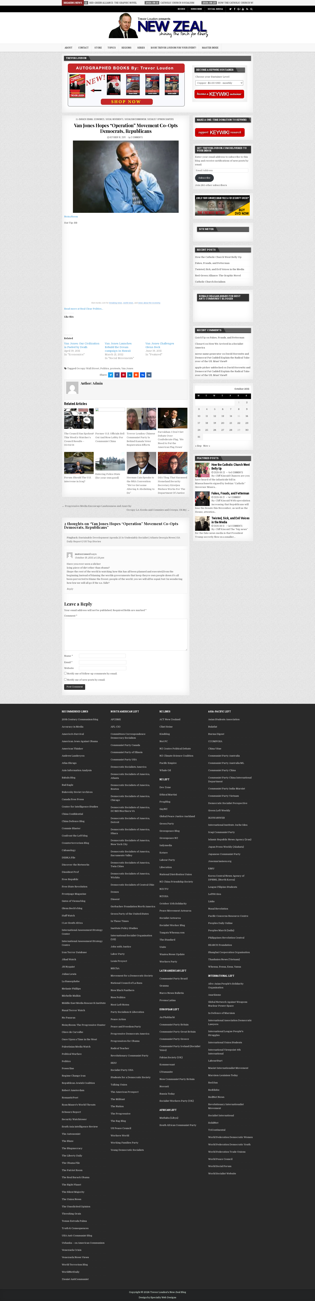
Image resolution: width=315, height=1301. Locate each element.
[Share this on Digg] (142, 374)
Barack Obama (86, 119)
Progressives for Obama (125, 1041)
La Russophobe (71, 981)
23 (246, 423)
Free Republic (70, 879)
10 (199, 416)
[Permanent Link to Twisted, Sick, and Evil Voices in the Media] (202, 523)
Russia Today (167, 1093)
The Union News (71, 1199)
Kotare (164, 852)
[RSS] (247, 9)
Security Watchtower (74, 1119)
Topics (112, 47)
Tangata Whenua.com (172, 932)
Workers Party (168, 961)
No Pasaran (68, 1017)
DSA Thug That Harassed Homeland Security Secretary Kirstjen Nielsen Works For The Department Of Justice (172, 485)
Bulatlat (212, 726)
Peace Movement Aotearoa (175, 910)
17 (199, 423)
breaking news (115, 303)
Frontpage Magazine (74, 894)
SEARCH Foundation (220, 945)
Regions (126, 47)
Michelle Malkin (71, 995)
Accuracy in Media (72, 726)
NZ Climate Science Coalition (176, 755)
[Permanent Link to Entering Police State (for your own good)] (110, 461)
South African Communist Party (178, 1125)
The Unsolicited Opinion (76, 1206)
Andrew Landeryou (73, 755)
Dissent (115, 899)
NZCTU (164, 889)
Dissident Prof (70, 872)
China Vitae (214, 748)
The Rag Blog (118, 1121)
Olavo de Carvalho (72, 1032)
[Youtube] (243, 9)
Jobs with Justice (121, 946)
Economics (99, 119)
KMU (211, 868)
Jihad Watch (69, 959)
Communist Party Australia (224, 755)
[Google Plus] (238, 9)
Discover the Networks (75, 864)
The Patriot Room (72, 1170)
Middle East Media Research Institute (84, 1003)
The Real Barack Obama (75, 1177)
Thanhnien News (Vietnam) (224, 959)
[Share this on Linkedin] (129, 374)
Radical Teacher (120, 1048)
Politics (104, 368)
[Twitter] (230, 9)
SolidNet (213, 1122)
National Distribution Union (176, 874)
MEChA (115, 968)
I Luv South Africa (72, 923)
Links (211, 901)
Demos (115, 892)
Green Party (167, 823)
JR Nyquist (68, 966)
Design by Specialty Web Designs (157, 1297)
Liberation (166, 867)
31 (199, 436)
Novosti (164, 1086)
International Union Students (225, 1042)
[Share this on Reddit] (136, 374)
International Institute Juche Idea (227, 825)
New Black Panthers (122, 990)
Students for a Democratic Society (131, 1077)
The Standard (167, 939)
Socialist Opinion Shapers (160, 119)
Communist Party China (222, 770)
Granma (164, 985)
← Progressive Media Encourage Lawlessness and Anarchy (96, 506)
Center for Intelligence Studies (80, 806)
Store (98, 47)
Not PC (164, 741)
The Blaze (67, 1141)
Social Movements (114, 119)
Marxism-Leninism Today (223, 1075)
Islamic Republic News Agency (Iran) (229, 839)
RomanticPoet (70, 1097)
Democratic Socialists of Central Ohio (132, 884)
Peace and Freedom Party (126, 1026)
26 (214, 430)
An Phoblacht (167, 1017)
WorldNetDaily (70, 1272)
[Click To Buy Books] (126, 105)
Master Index (210, 47)
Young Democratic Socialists (127, 1150)
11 (207, 416)
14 (231, 416)
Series (141, 47)
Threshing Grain (71, 1213)
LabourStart (215, 1060)
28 (230, 430)
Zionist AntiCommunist (75, 1279)
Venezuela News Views (75, 1257)
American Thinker (72, 748)
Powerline (68, 1068)
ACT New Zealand (170, 719)
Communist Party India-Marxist (226, 788)
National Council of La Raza (126, 983)
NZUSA (164, 896)
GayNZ (164, 809)
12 (214, 416)
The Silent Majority (73, 1192)
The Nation (117, 1106)
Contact (83, 47)
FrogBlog (165, 801)
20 (222, 423)
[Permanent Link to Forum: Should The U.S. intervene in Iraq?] (79, 463)
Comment (70, 615)
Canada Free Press (73, 799)
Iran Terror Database (74, 952)
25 (206, 430)
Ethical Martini (168, 794)
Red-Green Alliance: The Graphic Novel (218, 275)
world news (128, 303)
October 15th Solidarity (173, 903)
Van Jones (127, 368)
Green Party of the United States (130, 913)
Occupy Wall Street (88, 368)
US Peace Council (121, 1128)
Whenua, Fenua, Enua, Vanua (224, 966)
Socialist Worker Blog (172, 925)
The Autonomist (71, 1134)
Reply (70, 589)
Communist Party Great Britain (178, 1031)
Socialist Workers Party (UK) (177, 1100)
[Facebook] (234, 9)
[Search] (251, 9)
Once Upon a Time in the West (79, 1039)
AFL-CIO (115, 726)
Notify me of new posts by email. (86, 679)
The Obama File (71, 1163)
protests (115, 368)
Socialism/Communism (135, 119)
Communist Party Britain (174, 1024)
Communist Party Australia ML (226, 763)
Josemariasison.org (220, 861)
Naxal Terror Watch (73, 1010)
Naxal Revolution (218, 908)
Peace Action (118, 1019)
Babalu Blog (68, 777)
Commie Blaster (71, 828)
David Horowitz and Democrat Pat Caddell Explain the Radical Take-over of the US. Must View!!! (222, 357)
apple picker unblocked (209, 367)
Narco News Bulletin (172, 993)
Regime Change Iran (73, 1075)
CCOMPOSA (215, 741)
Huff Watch (68, 915)
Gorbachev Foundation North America (133, 906)
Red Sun (213, 1082)
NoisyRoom (71, 216)
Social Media (215, 8)
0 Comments (237, 472)
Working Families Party (124, 1142)
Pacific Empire (168, 763)
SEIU (114, 1063)
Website (69, 668)
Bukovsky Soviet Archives (77, 792)
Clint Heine (166, 726)
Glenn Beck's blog (72, 908)
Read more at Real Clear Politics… (83, 308)
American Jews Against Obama (80, 741)
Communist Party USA (124, 759)
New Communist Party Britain (177, 1079)
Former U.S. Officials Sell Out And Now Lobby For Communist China (109, 437)
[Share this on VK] (148, 374)
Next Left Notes (120, 1004)
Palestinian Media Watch (76, 1046)
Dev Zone (165, 787)
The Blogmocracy (72, 1148)
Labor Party (118, 954)
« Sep (198, 445)
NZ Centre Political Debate (175, 748)
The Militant (118, 1099)
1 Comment (236, 497)
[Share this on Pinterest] (123, 374)
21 (231, 423)
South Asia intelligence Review (80, 1126)
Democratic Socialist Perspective (227, 803)
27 (222, 430)
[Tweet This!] (110, 374)
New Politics (118, 997)
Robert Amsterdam (73, 1090)
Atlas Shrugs (69, 763)
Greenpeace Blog (170, 831)
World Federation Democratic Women (230, 1137)
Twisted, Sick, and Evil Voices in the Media (219, 269)
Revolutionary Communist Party (129, 1055)
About (68, 47)
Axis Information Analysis (77, 770)
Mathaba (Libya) (169, 1117)
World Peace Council (220, 1159)
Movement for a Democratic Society (132, 975)
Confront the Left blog (75, 835)
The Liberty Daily (72, 1155)
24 (199, 430)
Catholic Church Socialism (210, 281)
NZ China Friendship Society (176, 881)
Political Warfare (72, 1054)
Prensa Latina (168, 1000)
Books (181, 8)
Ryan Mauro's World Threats (79, 1104)
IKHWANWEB (216, 817)
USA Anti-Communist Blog (77, 1235)
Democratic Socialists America (128, 766)
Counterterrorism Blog (75, 843)
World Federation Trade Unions (227, 1151)
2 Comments (137, 137)
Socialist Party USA (122, 1070)
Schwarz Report (71, 1112)
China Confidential (72, 814)
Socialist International (221, 1115)
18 (206, 423)
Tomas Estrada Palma (74, 1221)
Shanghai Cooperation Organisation (229, 952)
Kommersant (167, 1064)
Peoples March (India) (221, 930)
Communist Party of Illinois (127, 752)
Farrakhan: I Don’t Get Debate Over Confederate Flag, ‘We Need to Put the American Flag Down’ (171, 439)
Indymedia (166, 845)
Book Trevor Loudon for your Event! (173, 47)
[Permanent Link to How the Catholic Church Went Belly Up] (202, 470)
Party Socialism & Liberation (127, 1012)
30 (246, 430)
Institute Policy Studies (124, 928)
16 (247, 416)
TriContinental (216, 1130)
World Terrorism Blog (75, 1264)
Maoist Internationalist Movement (228, 1068)
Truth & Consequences (75, 1228)
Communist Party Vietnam (223, 796)
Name (68, 656)
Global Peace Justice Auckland (177, 816)
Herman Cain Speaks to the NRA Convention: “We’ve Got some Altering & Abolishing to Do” (141, 485)
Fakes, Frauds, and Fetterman (212, 263)
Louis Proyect (119, 961)
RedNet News (216, 1097)
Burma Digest (216, 734)
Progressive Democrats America (130, 1033)
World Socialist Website (222, 1173)
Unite (163, 947)
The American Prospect (125, 1092)
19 (214, 423)
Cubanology (69, 850)
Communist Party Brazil (174, 978)
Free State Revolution (74, 886)
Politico (66, 1061)
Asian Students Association (224, 719)
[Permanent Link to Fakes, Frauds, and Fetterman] (202, 498)
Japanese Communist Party (224, 854)
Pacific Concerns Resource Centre (228, 916)
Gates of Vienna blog (73, 901)
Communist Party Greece (174, 1039)
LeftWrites (214, 894)
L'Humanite (166, 1071)
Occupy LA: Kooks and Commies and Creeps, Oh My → (158, 509)
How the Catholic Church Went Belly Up (218, 257)
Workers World (120, 1135)
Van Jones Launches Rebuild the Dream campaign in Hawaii (118, 347)
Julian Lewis (69, 974)
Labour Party (167, 860)
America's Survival (73, 734)
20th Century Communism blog (80, 719)
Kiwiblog (165, 734)
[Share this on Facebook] (117, 374)
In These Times (120, 921)
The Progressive (121, 1113)
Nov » (206, 445)
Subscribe (196, 8)
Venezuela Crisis (71, 1250)
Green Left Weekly (219, 810)
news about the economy (149, 303)
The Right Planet (71, 1184)
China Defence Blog (73, 821)
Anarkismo (214, 994)
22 (238, 423)
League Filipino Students (222, 887)
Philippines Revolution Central (226, 937)
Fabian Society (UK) (171, 1057)
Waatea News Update (172, 954)
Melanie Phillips (71, 988)
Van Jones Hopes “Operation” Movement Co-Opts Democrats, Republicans (126, 128)
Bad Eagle (67, 785)
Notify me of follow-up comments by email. (92, 673)
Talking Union (119, 1084)
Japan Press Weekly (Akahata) (226, 846)
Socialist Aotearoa (170, 918)
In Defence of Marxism (221, 1013)
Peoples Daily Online (220, 923)
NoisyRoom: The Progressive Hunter (84, 1025)
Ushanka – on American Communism (83, 1242)
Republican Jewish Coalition (78, 1083)
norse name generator (208, 353)
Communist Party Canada (125, 745)
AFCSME (116, 719)
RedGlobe (213, 1090)
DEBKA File (68, 857)
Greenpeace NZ (169, 838)
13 (222, 416)
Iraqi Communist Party (221, 832)
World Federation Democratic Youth (229, 1144)
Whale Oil (165, 770)
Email (68, 662)
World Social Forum (219, 1166)
